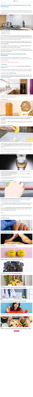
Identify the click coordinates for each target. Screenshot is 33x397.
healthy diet (18, 45)
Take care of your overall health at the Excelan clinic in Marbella (13, 301)
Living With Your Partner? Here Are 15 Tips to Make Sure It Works (13, 287)
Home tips (5, 3)
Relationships (3, 286)
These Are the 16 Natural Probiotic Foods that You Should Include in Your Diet (16, 328)
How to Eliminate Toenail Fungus (7, 232)
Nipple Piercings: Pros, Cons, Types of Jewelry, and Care (12, 259)
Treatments (2, 231)
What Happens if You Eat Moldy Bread (8, 245)
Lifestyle (2, 3)
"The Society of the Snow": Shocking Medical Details (11, 273)
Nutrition (2, 327)
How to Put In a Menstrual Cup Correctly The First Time (11, 314)
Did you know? (3, 272)
